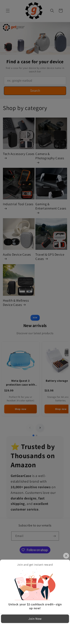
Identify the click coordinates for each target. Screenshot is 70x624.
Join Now (35, 619)
